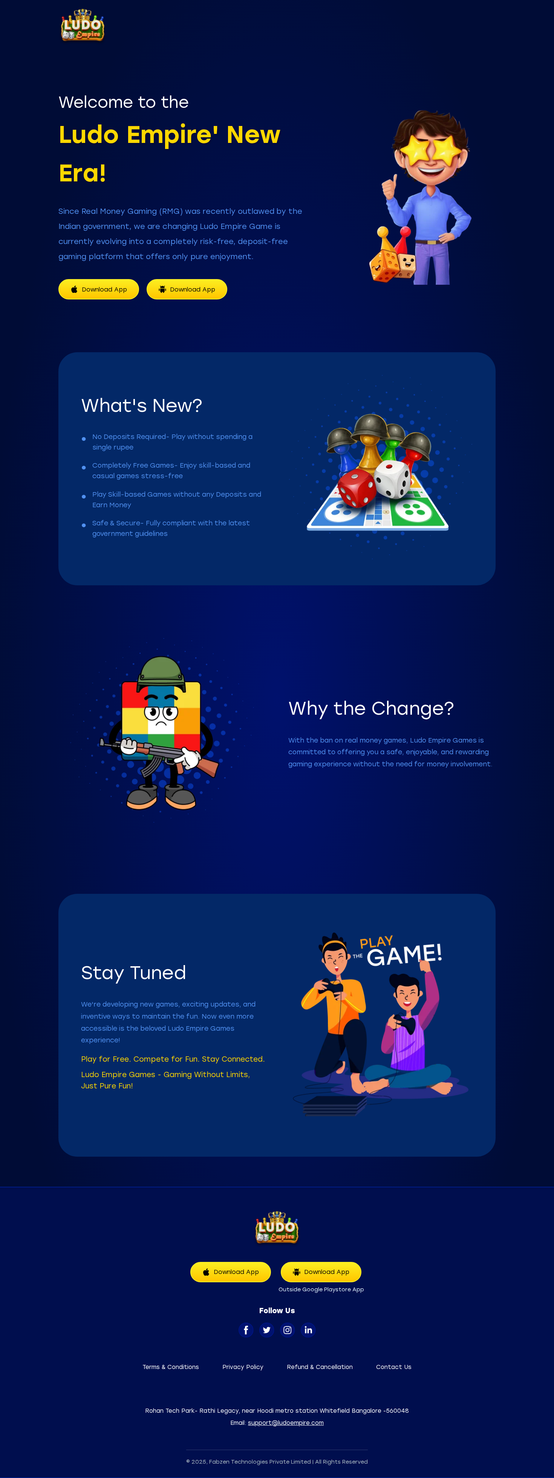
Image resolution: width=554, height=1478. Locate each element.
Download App (104, 289)
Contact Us (394, 1367)
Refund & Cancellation (320, 1367)
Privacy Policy (242, 1367)
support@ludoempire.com (286, 1423)
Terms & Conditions (170, 1367)
